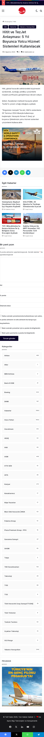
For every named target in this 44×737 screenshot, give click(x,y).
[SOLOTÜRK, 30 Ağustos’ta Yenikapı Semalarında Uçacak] (32, 194)
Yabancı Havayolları (27, 27)
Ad (1, 285)
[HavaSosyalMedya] (22, 10)
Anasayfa (8, 21)
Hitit (14, 21)
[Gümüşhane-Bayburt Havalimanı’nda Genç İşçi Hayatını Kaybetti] (11, 194)
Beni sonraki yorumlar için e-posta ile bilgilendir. (21, 328)
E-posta (3, 295)
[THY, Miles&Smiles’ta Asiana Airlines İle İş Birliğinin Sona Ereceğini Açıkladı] (11, 218)
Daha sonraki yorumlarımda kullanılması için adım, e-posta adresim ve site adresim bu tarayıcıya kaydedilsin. (21, 319)
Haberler (13, 27)
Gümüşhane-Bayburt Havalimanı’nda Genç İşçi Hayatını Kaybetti (11, 204)
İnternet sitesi (5, 306)
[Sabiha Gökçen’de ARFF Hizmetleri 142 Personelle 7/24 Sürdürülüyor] (32, 218)
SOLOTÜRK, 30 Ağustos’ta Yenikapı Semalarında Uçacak (32, 204)
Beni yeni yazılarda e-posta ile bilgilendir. (18, 333)
